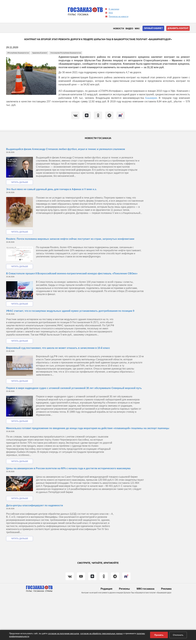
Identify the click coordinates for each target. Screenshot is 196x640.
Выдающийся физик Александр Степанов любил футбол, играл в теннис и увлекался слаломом (65, 149)
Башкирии (151, 98)
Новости (118, 28)
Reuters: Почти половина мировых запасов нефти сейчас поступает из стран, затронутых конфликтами (70, 239)
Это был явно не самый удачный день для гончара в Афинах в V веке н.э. (51, 189)
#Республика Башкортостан (18, 53)
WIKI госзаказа (145, 588)
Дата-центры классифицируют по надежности (34, 505)
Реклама (166, 588)
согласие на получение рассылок (63, 633)
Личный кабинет (153, 28)
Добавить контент (178, 28)
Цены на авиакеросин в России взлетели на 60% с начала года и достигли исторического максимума (68, 468)
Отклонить (178, 635)
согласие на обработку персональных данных (101, 633)
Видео (129, 28)
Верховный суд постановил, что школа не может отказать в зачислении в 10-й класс (58, 348)
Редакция (106, 588)
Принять (159, 635)
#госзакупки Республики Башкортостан (66, 53)
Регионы (124, 588)
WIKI (137, 28)
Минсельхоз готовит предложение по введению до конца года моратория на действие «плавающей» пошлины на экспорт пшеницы (87, 428)
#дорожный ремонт (39, 53)
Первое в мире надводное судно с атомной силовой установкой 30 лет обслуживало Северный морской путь (74, 388)
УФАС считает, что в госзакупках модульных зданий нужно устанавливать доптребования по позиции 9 (70, 311)
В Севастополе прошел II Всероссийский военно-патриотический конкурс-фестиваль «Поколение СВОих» (72, 273)
